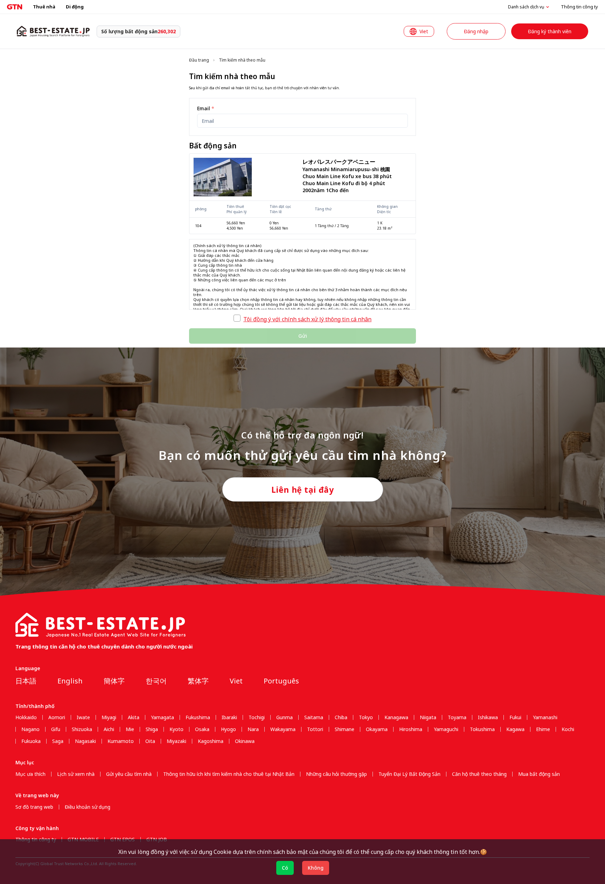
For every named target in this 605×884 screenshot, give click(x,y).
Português (281, 681)
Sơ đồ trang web (34, 807)
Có (285, 867)
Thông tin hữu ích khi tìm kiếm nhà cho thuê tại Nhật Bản (228, 774)
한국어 (156, 681)
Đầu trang (199, 60)
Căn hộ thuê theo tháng (479, 774)
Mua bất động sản (539, 774)
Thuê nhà (44, 6)
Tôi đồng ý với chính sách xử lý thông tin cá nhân (307, 319)
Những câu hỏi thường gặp (336, 774)
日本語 (25, 681)
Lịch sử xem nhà (76, 774)
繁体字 (198, 681)
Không (316, 867)
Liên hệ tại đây (302, 489)
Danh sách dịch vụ (526, 7)
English (70, 681)
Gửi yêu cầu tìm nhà (129, 774)
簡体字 (114, 681)
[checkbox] (237, 318)
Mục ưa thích (30, 774)
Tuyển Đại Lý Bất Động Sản (409, 774)
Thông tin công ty (579, 6)
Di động (75, 6)
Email (205, 108)
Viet (236, 681)
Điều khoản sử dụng (87, 807)
